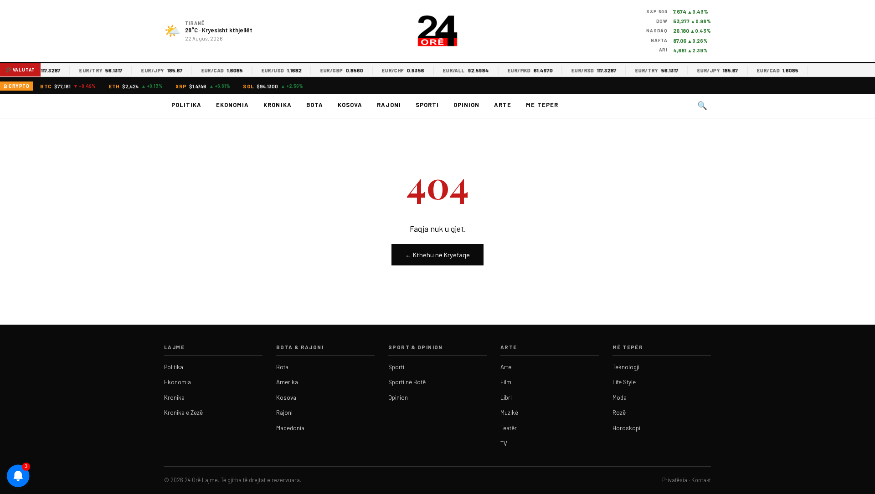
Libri (506, 397)
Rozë (619, 412)
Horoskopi (626, 428)
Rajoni (389, 104)
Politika (186, 104)
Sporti (427, 104)
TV (503, 443)
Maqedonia (290, 428)
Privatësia (674, 480)
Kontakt (701, 480)
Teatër (508, 428)
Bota (314, 104)
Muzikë (509, 412)
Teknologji (625, 367)
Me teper (542, 104)
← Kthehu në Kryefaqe (437, 255)
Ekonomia (232, 104)
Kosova (350, 104)
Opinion (466, 104)
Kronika (277, 104)
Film (505, 382)
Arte (502, 104)
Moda (619, 397)
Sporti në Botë (407, 382)
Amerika (287, 382)
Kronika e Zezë (183, 412)
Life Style (624, 382)
